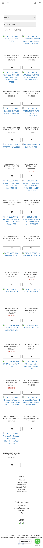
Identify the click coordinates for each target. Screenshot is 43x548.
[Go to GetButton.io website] (37, 545)
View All (8, 30)
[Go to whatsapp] (37, 541)
